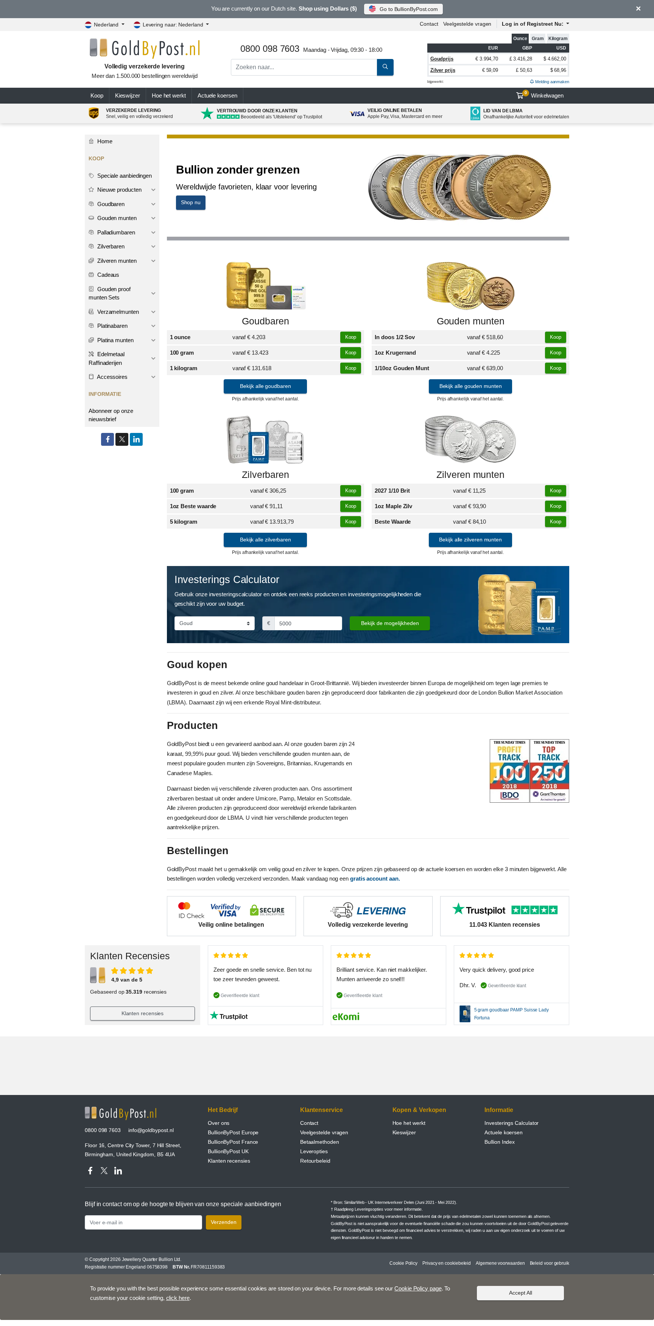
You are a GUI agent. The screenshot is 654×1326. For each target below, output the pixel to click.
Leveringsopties (369, 1209)
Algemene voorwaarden (500, 1263)
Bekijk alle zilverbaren (265, 540)
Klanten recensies (142, 1013)
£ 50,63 (524, 70)
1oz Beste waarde (193, 506)
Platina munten (115, 340)
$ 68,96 (558, 70)
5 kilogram (183, 521)
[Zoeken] (385, 67)
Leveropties (314, 1151)
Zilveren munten (470, 475)
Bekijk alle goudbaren (265, 386)
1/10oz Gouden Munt (402, 368)
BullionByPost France (233, 1142)
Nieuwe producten (119, 189)
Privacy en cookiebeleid (446, 1263)
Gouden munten (471, 321)
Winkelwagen (544, 94)
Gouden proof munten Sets (110, 293)
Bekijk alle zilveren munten (470, 540)
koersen (217, 95)
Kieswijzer (127, 95)
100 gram (182, 352)
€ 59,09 (490, 70)
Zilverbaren (265, 475)
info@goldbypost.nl (151, 1130)
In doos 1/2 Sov (395, 337)
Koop (96, 95)
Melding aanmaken (551, 81)
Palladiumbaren (115, 232)
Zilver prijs (442, 70)
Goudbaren (265, 321)
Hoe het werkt (169, 95)
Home (104, 141)
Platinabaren (112, 326)
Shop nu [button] (191, 202)
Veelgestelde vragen (467, 24)
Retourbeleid (315, 1161)
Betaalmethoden (319, 1142)
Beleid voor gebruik (549, 1263)
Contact (429, 24)
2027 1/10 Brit (392, 490)
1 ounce (180, 337)
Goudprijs (441, 59)
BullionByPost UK (228, 1151)
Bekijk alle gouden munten (470, 386)
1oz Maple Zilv (393, 506)
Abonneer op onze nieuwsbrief (111, 415)
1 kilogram (183, 368)
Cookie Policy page (418, 1288)
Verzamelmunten (117, 312)
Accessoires (112, 377)
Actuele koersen (503, 1132)
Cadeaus (107, 274)
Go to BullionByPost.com (409, 9)
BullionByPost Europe (233, 1132)
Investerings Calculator (511, 1123)
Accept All (520, 1293)
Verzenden (224, 1222)
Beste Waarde (393, 521)
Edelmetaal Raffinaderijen (107, 358)
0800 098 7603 (103, 1130)
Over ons (218, 1123)
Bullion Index (499, 1142)
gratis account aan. (375, 878)
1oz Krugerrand (395, 352)
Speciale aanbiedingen (124, 175)
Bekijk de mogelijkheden (390, 623)
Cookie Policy (403, 1263)
